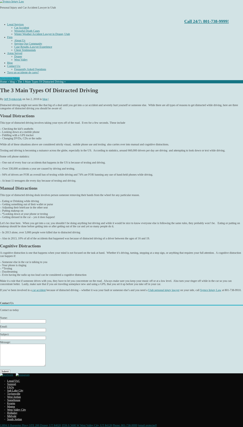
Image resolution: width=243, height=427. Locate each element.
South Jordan (14, 419)
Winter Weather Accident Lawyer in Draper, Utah (42, 34)
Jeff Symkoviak (13, 99)
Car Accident (21, 27)
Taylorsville (13, 393)
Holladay (12, 412)
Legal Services (15, 24)
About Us (19, 40)
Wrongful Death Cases (27, 30)
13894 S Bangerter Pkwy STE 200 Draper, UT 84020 (30, 425)
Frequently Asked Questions (30, 69)
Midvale (11, 416)
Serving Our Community (28, 43)
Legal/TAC (13, 380)
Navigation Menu (10, 78)
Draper (18, 56)
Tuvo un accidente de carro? (23, 72)
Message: (5, 342)
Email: (3, 326)
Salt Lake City (15, 390)
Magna (11, 406)
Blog (10, 62)
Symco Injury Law (210, 290)
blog (12, 81)
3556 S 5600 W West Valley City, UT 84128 (87, 425)
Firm (9, 37)
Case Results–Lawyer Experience (33, 46)
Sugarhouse (13, 400)
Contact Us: (13, 66)
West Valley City (16, 409)
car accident (39, 290)
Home (3, 81)
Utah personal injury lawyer (163, 290)
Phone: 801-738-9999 (125, 425)
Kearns (11, 403)
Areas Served (14, 53)
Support (11, 384)
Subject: (4, 334)
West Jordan (14, 396)
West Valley (21, 59)
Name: (3, 317)
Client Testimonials (25, 50)
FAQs (10, 387)
